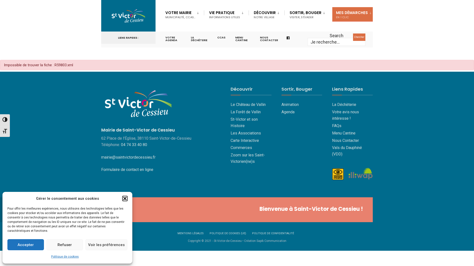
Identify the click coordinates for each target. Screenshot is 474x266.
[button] (124, 198)
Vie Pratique (224, 14)
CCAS (221, 37)
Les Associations (246, 133)
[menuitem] (184, 13)
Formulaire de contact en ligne (127, 169)
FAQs (336, 125)
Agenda (288, 112)
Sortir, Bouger (305, 14)
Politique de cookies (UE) (228, 233)
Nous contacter (269, 38)
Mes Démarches (352, 14)
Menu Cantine (344, 133)
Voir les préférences (106, 245)
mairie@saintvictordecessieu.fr (128, 157)
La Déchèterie (199, 38)
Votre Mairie (180, 14)
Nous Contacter (345, 140)
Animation (290, 104)
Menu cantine (241, 38)
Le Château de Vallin (248, 104)
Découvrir (265, 14)
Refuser (65, 245)
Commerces (241, 147)
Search (336, 35)
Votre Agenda (171, 38)
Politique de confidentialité (273, 233)
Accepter (26, 245)
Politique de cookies (65, 256)
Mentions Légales (191, 233)
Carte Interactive (245, 140)
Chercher (359, 37)
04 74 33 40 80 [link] (134, 144)
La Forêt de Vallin (246, 112)
